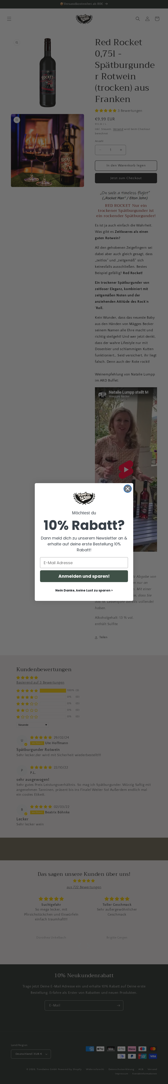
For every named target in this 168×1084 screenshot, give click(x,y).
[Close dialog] (127, 489)
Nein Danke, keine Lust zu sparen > (84, 590)
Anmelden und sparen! (84, 576)
